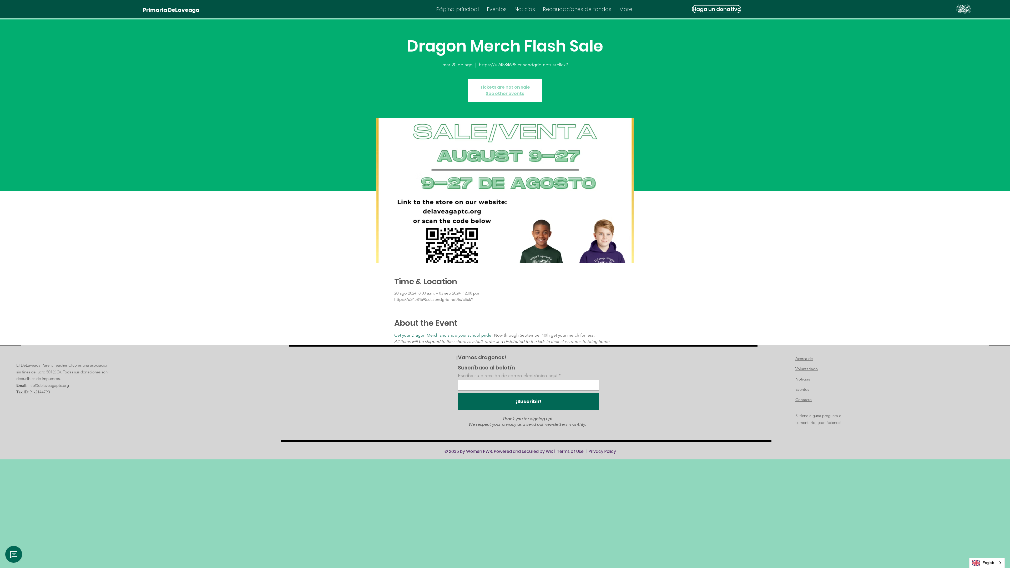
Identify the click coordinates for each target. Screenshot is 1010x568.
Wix (549, 451)
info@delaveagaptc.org (48, 385)
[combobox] (987, 563)
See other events (505, 93)
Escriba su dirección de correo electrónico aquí (507, 375)
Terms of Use (570, 451)
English (988, 563)
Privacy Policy (602, 451)
